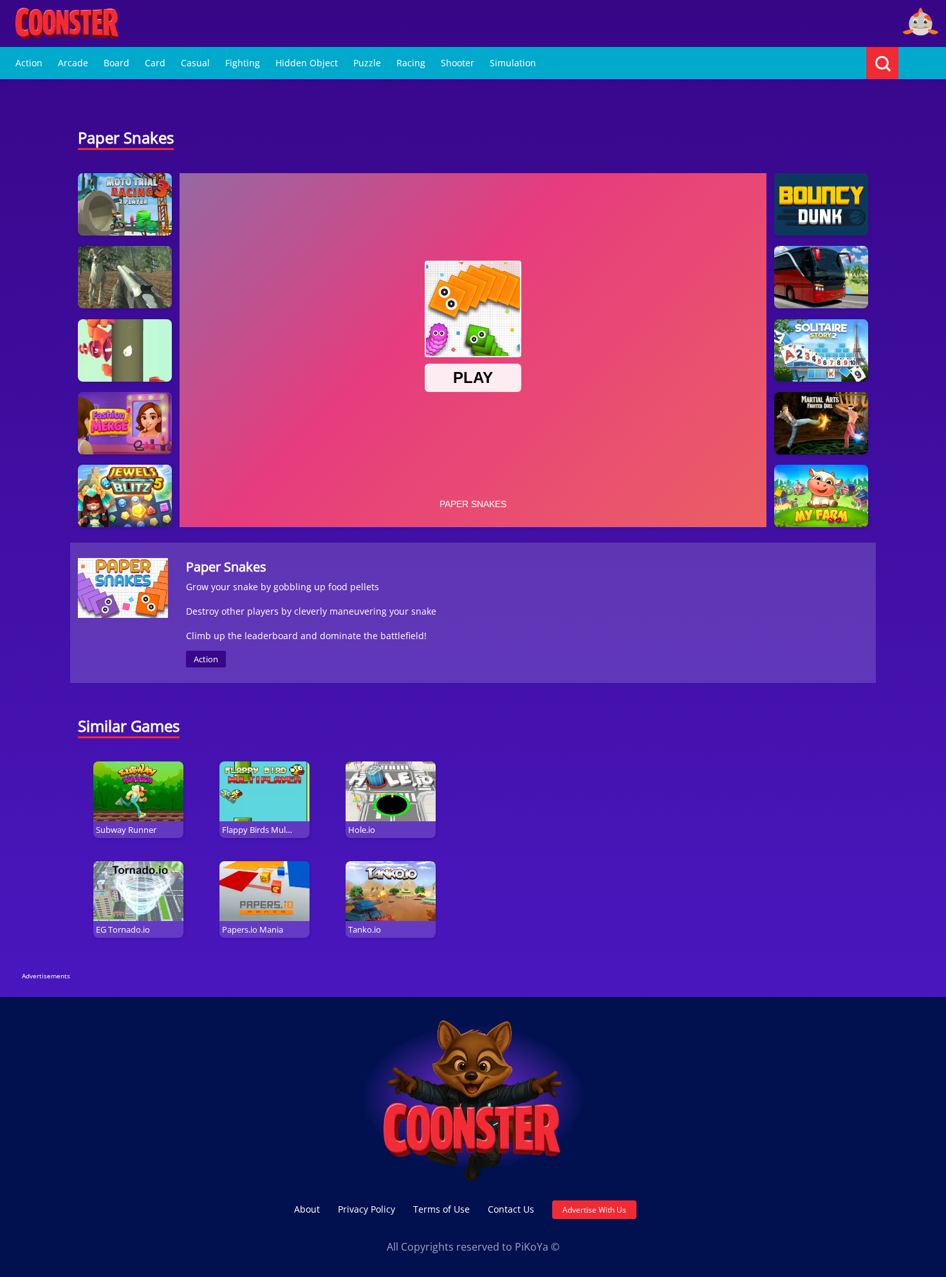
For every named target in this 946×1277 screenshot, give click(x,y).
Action (28, 63)
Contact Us (511, 1209)
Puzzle (367, 63)
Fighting (242, 63)
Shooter (457, 63)
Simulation (513, 63)
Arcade (73, 63)
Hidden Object (306, 63)
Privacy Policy (366, 1209)
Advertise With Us (594, 1209)
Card (155, 63)
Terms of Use (441, 1209)
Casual (195, 63)
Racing (410, 63)
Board (116, 63)
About (307, 1209)
